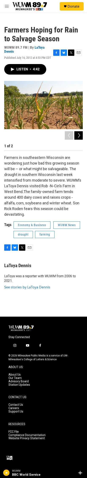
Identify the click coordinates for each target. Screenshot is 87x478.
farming (44, 234)
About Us (14, 374)
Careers (13, 408)
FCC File (13, 431)
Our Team (15, 378)
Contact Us (15, 404)
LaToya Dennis (17, 265)
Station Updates (19, 384)
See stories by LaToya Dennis (27, 287)
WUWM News (67, 225)
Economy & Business (32, 225)
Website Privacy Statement (26, 438)
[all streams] (81, 472)
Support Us (15, 411)
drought (23, 234)
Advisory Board (18, 381)
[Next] (78, 135)
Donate (73, 6)
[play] (6, 473)
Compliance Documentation (27, 435)
